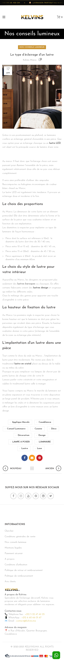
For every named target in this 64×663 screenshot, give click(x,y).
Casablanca (45, 422)
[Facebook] (24, 458)
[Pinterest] (39, 458)
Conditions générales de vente (20, 536)
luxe (39, 448)
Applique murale (21, 422)
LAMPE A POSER (21, 442)
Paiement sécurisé (14, 553)
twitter (51, 496)
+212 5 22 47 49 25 (35, 614)
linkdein (43, 496)
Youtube (28, 496)
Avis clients (10, 581)
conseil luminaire (16, 429)
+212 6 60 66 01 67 (31, 617)
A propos (9, 559)
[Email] (32, 458)
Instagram (21, 496)
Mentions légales (13, 548)
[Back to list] (32, 468)
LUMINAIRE (45, 442)
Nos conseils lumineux (32, 47)
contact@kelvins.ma (26, 621)
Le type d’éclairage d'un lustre (32, 54)
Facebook (13, 496)
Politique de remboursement (19, 576)
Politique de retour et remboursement (24, 570)
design (42, 435)
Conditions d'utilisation (16, 565)
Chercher (9, 531)
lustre (24, 448)
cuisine (38, 429)
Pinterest (36, 496)
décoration (23, 435)
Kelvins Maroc (30, 60)
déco (53, 429)
